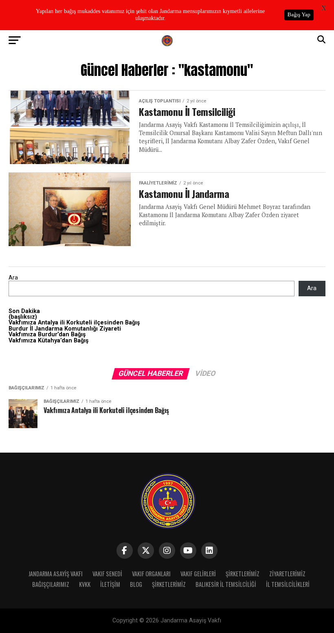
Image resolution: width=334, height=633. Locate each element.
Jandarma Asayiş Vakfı (56, 573)
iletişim (110, 584)
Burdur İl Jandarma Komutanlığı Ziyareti (65, 328)
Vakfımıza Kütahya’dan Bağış (48, 340)
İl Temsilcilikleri (288, 584)
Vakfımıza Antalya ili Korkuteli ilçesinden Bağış (74, 322)
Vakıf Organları (151, 573)
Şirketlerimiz (242, 573)
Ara (13, 277)
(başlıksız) (23, 316)
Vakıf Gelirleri (198, 573)
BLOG (136, 584)
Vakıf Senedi (107, 573)
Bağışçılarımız (50, 584)
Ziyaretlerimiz (287, 573)
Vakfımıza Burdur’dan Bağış (47, 334)
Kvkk (84, 584)
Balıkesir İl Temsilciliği (226, 584)
